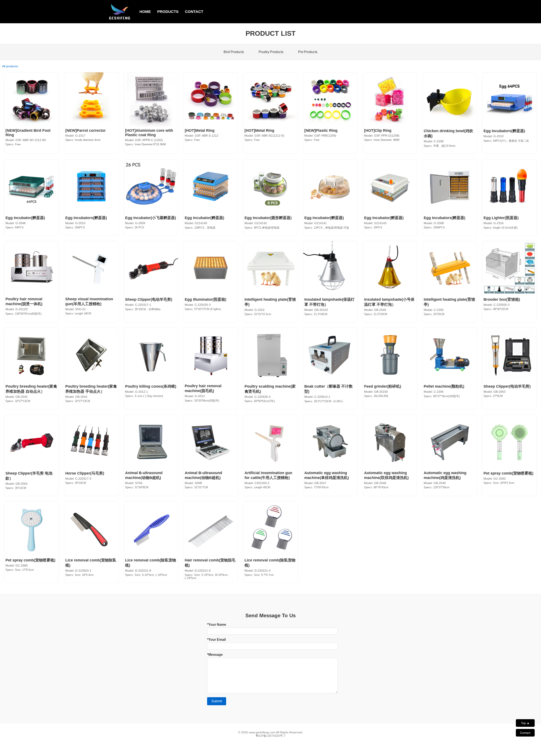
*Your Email (216, 639)
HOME (145, 12)
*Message (215, 654)
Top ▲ (525, 723)
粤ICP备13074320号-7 (270, 735)
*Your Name (216, 624)
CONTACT (194, 12)
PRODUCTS (168, 12)
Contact (525, 732)
